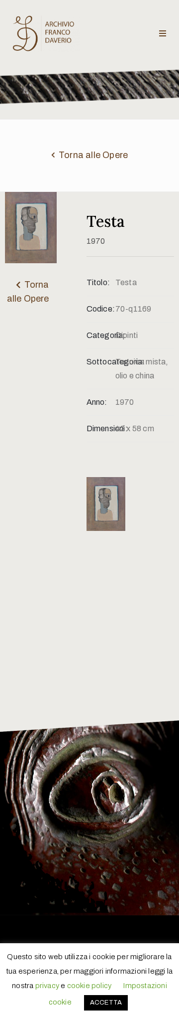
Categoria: (101, 335)
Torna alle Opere (93, 155)
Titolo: (98, 282)
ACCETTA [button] (106, 1002)
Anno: (97, 402)
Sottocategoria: (101, 361)
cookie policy (89, 986)
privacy (47, 986)
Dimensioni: (101, 428)
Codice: (101, 309)
